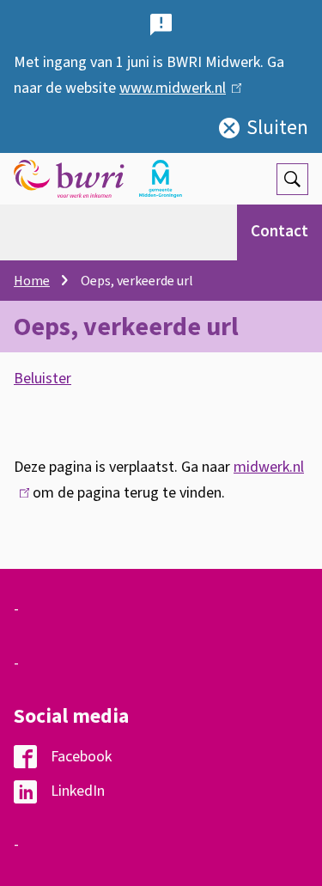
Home (32, 281)
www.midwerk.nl (176, 88)
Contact (279, 231)
